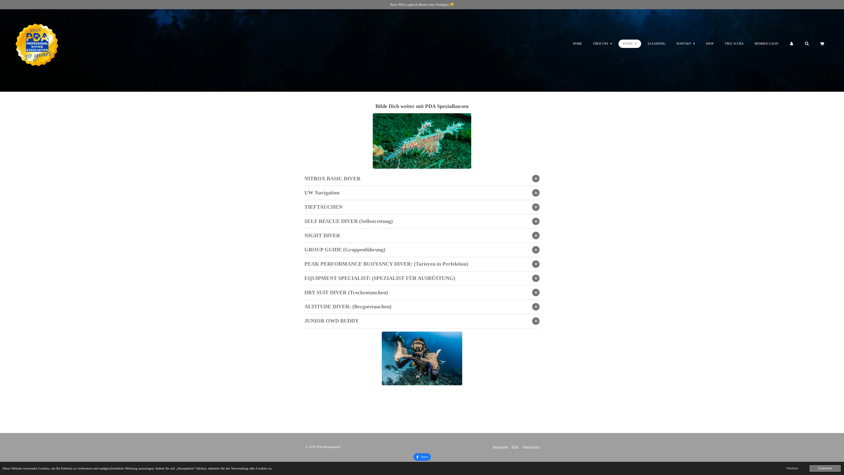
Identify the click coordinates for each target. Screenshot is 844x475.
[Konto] (791, 44)
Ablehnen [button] (792, 468)
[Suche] (806, 44)
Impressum (500, 447)
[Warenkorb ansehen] (822, 44)
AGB (514, 447)
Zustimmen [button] (825, 468)
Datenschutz (531, 447)
